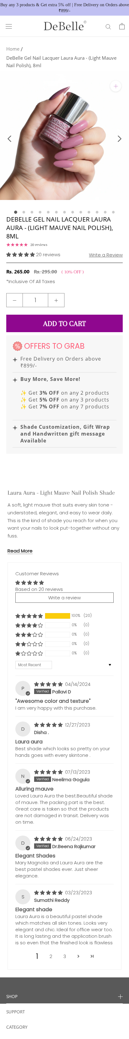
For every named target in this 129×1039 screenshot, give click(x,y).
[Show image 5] (48, 212)
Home (12, 49)
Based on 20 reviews (39, 589)
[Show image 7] (64, 212)
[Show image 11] (97, 212)
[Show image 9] (80, 212)
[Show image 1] (15, 212)
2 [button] (50, 956)
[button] (21, 254)
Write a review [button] (64, 597)
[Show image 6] (56, 212)
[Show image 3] (32, 212)
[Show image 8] (72, 212)
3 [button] (64, 956)
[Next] (119, 139)
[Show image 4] (40, 212)
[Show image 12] (105, 212)
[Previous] (9, 139)
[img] (49, 684)
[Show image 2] (23, 212)
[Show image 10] (88, 212)
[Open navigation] (9, 26)
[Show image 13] (113, 212)
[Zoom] (115, 86)
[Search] (108, 26)
